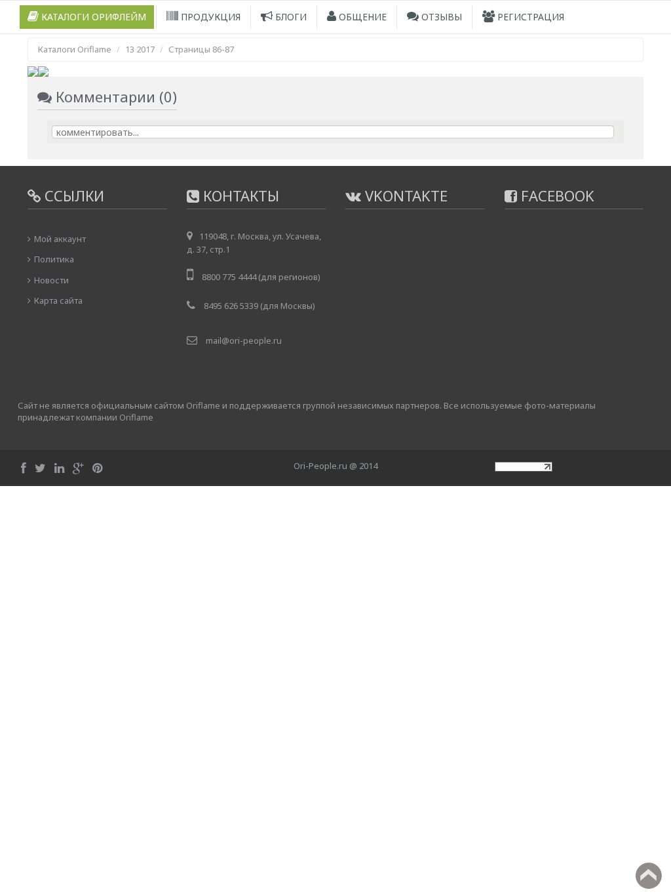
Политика (54, 259)
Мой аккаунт (60, 239)
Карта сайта (58, 300)
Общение (361, 16)
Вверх (649, 876)
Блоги (290, 16)
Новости (51, 280)
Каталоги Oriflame (74, 49)
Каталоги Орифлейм (92, 16)
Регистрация (529, 16)
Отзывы (440, 16)
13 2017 (140, 49)
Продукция (209, 16)
